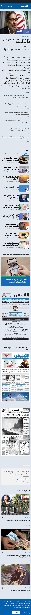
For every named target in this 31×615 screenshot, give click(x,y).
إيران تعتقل (26, 463)
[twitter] (25, 49)
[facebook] (29, 49)
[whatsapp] (19, 49)
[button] (9, 49)
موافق (16, 612)
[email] (15, 49)
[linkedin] (22, 49)
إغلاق (25, 612)
